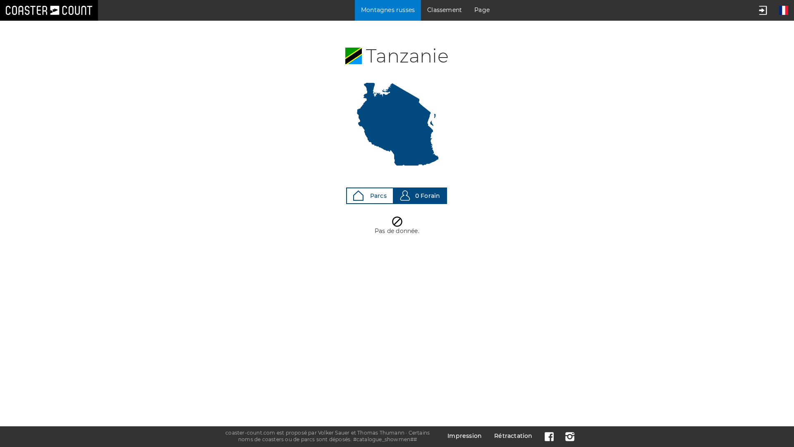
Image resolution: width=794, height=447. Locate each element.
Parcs (377, 195)
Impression (464, 436)
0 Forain (427, 195)
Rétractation (513, 436)
